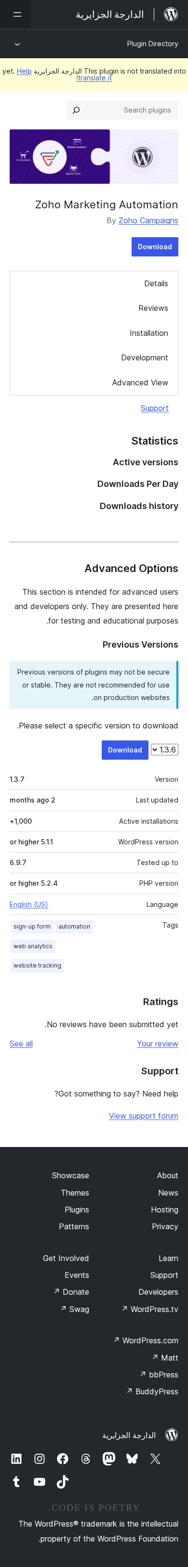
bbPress (158, 1374)
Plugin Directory (152, 43)
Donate (71, 1292)
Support (155, 408)
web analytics (33, 946)
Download (155, 246)
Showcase (70, 1175)
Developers (158, 1292)
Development (144, 357)
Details (156, 283)
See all (21, 1043)
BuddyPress (152, 1391)
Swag (74, 1309)
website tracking (37, 965)
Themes (75, 1193)
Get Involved (66, 1258)
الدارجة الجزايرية (129, 1435)
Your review (157, 1043)
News (168, 1193)
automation (74, 926)
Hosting (164, 1209)
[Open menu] (15, 14)
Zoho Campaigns (148, 220)
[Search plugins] (76, 110)
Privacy (165, 1226)
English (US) (29, 904)
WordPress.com (145, 1340)
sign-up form (32, 926)
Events (77, 1275)
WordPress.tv (149, 1309)
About (167, 1175)
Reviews (153, 308)
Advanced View (140, 382)
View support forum (143, 1116)
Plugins (77, 1209)
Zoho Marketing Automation (106, 204)
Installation (149, 333)
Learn (168, 1258)
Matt (164, 1358)
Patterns (74, 1226)
